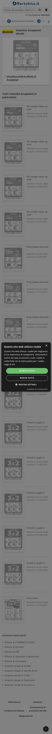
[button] (26, 384)
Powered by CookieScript (37, 389)
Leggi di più (9, 364)
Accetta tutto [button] (27, 371)
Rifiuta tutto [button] (27, 378)
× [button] (46, 346)
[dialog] (26, 367)
